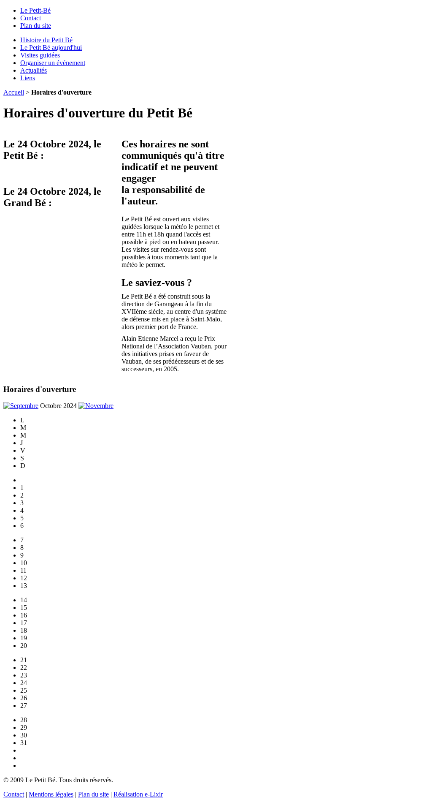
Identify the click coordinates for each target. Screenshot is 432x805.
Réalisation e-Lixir (138, 794)
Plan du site (35, 25)
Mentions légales (51, 794)
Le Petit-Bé (35, 10)
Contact (30, 18)
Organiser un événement (52, 62)
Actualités (33, 70)
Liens (27, 78)
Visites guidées (40, 55)
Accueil (13, 92)
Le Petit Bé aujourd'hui (51, 47)
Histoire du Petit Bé (46, 40)
